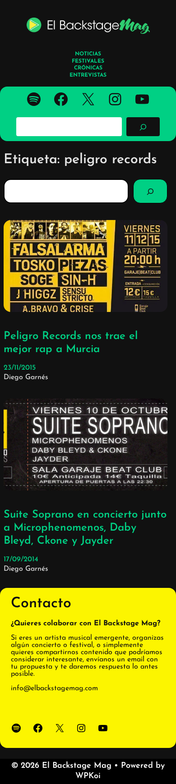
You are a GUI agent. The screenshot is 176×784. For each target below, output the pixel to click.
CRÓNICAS (88, 68)
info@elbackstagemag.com (54, 688)
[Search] (150, 191)
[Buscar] (143, 126)
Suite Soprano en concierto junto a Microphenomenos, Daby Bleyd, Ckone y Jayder (85, 527)
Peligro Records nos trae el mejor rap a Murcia (71, 343)
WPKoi (88, 776)
